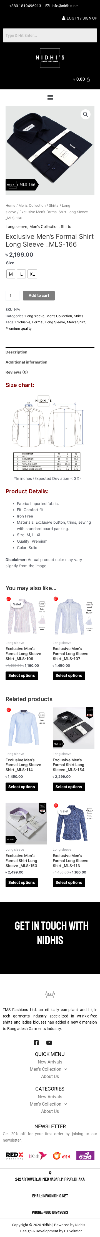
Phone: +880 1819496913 (50, 1212)
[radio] (11, 274)
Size (10, 263)
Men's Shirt (76, 322)
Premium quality (19, 328)
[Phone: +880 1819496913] (50, 1206)
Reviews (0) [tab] (17, 372)
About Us (50, 1076)
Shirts (54, 205)
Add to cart (39, 295)
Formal (37, 322)
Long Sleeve (55, 322)
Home (10, 205)
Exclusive (22, 322)
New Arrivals (50, 1062)
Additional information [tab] (27, 362)
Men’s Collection (32, 205)
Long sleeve (16, 226)
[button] (50, 97)
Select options (21, 675)
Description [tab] (17, 352)
